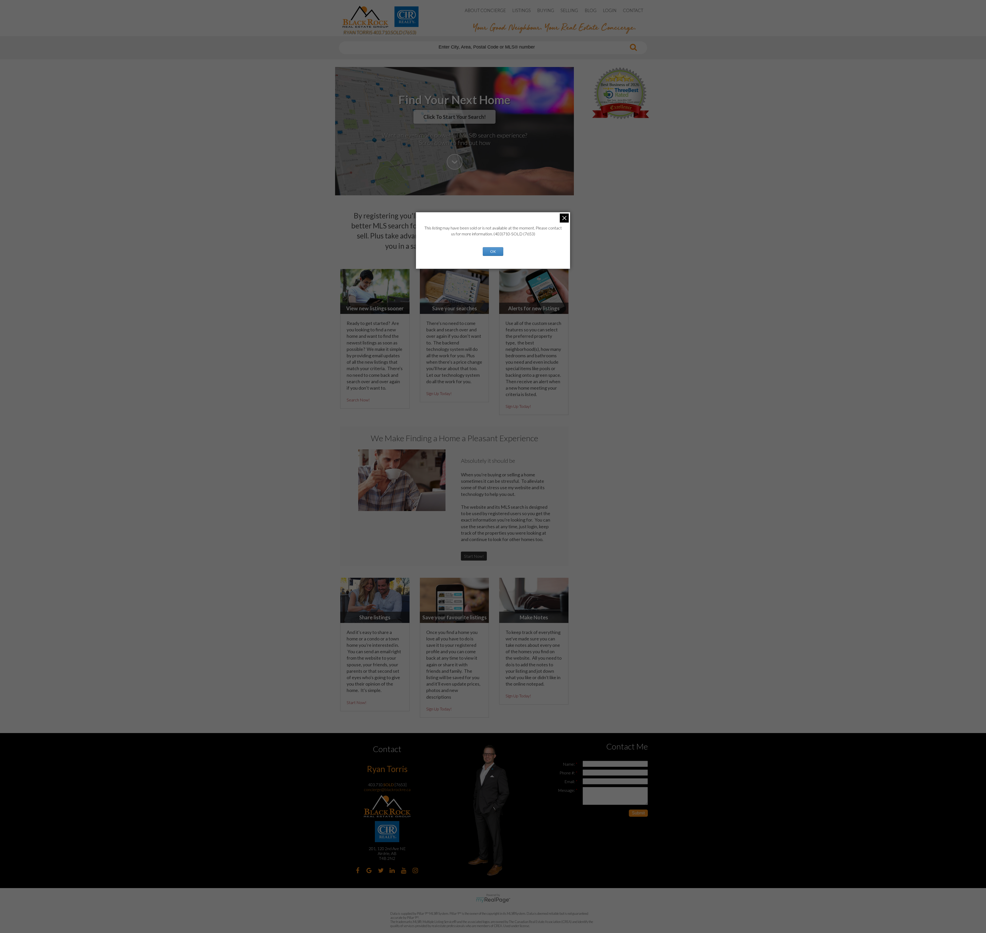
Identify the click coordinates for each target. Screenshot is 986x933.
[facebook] (358, 871)
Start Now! (474, 556)
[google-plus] (370, 871)
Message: (567, 790)
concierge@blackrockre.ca (387, 789)
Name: (569, 764)
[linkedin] (393, 871)
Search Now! (358, 399)
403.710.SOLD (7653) (395, 32)
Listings (521, 10)
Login (610, 10)
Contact (633, 10)
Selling (569, 10)
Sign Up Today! (439, 393)
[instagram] (416, 871)
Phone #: (568, 772)
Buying (545, 10)
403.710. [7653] (387, 784)
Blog (590, 10)
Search (633, 47)
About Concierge (485, 10)
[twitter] (381, 871)
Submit (638, 813)
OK (493, 251)
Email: (570, 781)
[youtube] (404, 871)
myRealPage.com (493, 900)
